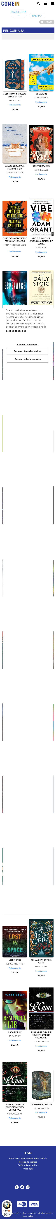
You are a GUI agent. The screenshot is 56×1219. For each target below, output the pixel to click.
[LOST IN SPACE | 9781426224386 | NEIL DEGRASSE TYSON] (14, 933)
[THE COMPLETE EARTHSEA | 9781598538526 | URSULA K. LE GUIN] (41, 1078)
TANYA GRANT (15, 1036)
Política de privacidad (28, 1165)
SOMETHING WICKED (41, 166)
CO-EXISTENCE (41, 94)
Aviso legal (28, 1168)
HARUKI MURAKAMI (15, 173)
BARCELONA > (18, 13)
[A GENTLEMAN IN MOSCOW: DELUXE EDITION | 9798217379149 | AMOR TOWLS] (14, 67)
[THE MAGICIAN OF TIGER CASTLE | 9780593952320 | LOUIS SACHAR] (41, 933)
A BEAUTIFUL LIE (14, 1032)
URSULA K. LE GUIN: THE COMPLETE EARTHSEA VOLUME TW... (15, 1107)
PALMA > (37, 15)
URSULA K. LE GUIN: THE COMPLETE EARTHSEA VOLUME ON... (41, 1035)
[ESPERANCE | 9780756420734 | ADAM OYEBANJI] (14, 284)
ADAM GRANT (41, 248)
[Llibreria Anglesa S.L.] (10, 4)
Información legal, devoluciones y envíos (28, 1158)
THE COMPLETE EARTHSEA (41, 1104)
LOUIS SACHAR (41, 967)
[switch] (7, 1214)
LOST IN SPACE (15, 960)
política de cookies (16, 331)
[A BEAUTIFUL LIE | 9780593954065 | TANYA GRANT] (14, 1006)
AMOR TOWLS (15, 101)
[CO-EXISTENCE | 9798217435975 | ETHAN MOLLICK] (41, 67)
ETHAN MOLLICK (41, 98)
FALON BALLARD (41, 170)
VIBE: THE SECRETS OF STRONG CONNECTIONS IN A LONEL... (41, 241)
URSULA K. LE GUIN (41, 1042)
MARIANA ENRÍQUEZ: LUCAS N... (15, 246)
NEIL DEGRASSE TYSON (15, 964)
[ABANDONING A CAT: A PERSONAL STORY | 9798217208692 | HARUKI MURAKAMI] (14, 140)
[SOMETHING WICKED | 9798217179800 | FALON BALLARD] (41, 140)
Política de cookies (28, 1161)
